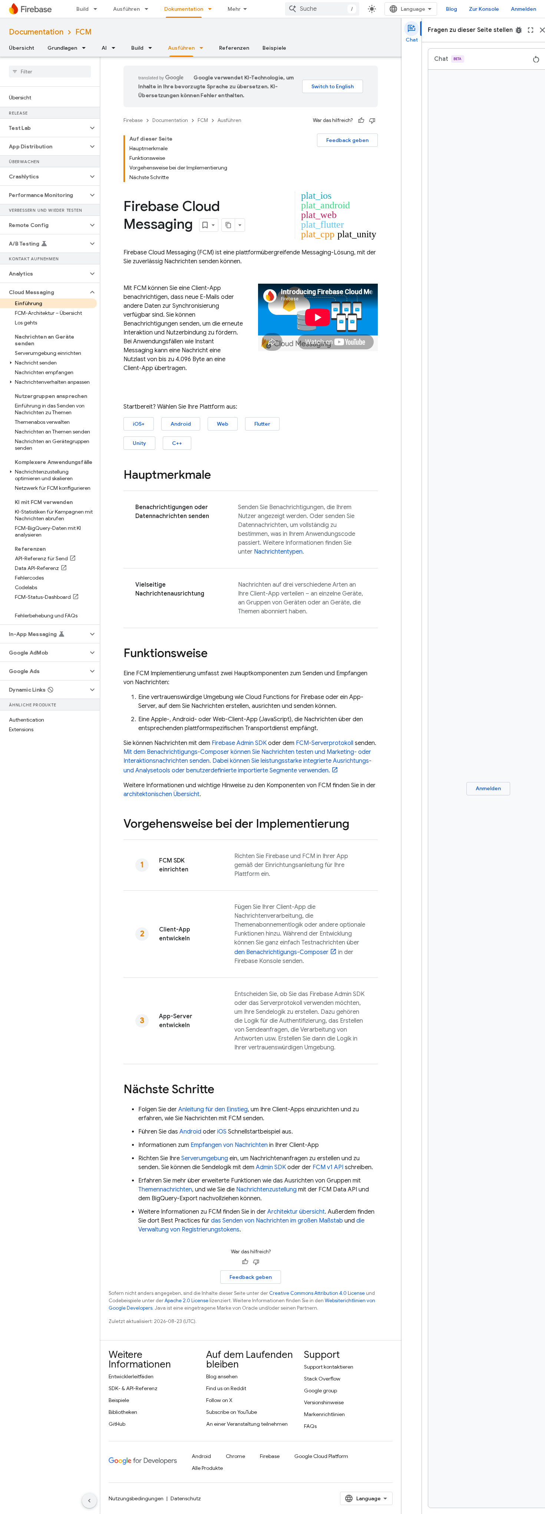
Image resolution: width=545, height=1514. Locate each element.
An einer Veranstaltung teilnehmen (247, 1424)
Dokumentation (183, 9)
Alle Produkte (207, 1468)
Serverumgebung (204, 1158)
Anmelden (523, 9)
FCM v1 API (328, 1167)
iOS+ (139, 423)
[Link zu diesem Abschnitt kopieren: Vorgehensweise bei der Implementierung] (356, 824)
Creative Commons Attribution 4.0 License (317, 1293)
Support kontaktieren (328, 1366)
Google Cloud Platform (321, 1456)
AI (104, 47)
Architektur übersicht (296, 1212)
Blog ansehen (222, 1376)
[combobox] (322, 9)
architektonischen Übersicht (161, 794)
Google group (320, 1390)
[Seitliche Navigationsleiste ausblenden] (89, 1500)
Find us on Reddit (226, 1388)
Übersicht (21, 47)
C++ (177, 443)
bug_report (518, 30)
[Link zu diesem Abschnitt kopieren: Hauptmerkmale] (218, 475)
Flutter (262, 423)
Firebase (133, 120)
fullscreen (530, 30)
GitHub (117, 1424)
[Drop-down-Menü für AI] (116, 48)
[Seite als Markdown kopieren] (228, 225)
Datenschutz (186, 1498)
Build (82, 9)
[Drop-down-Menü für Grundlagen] (86, 48)
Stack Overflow (322, 1378)
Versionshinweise (324, 1402)
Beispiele (274, 47)
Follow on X (219, 1400)
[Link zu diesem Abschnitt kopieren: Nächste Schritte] (221, 1090)
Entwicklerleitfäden (131, 1376)
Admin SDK (271, 1167)
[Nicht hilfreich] (372, 120)
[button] (44, 128)
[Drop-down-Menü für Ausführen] (149, 9)
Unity (139, 443)
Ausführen (126, 9)
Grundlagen (62, 47)
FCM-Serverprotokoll (324, 743)
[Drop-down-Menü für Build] (97, 9)
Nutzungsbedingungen (136, 1498)
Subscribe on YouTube (231, 1412)
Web (222, 423)
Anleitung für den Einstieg (213, 1109)
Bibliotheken (123, 1412)
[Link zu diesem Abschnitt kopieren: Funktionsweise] (215, 654)
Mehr (234, 9)
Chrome (235, 1456)
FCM (83, 32)
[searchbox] (50, 71)
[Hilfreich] (361, 120)
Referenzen (234, 47)
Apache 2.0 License (186, 1300)
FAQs (310, 1426)
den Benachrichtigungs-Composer (281, 952)
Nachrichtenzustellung (266, 1189)
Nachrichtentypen (278, 551)
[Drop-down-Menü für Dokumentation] (212, 9)
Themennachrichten (165, 1189)
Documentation (36, 32)
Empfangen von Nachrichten (229, 1145)
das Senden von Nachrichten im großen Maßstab (277, 1220)
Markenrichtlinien (324, 1414)
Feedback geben (347, 140)
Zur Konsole (484, 9)
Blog (451, 9)
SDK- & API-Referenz (133, 1388)
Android (181, 423)
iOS (222, 1131)
